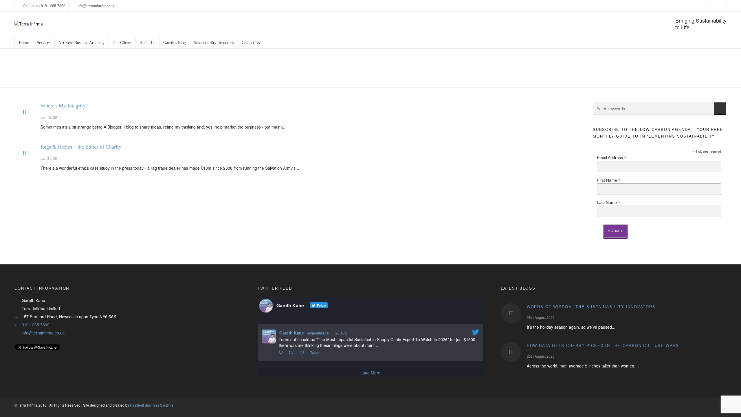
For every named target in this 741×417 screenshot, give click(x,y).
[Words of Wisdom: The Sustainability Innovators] (511, 313)
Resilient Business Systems (151, 405)
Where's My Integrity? (64, 106)
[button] (720, 108)
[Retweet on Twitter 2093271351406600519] (292, 352)
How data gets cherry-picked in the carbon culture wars (603, 345)
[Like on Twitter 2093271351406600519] (303, 352)
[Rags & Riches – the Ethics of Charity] (24, 153)
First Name (609, 180)
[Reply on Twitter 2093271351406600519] (282, 352)
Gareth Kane (291, 333)
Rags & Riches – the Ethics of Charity (81, 147)
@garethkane (318, 332)
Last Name (608, 202)
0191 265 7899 (35, 325)
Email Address (611, 157)
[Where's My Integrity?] (24, 112)
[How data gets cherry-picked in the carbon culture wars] (511, 352)
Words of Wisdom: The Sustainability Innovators (591, 307)
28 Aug (341, 332)
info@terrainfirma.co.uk (96, 5)
